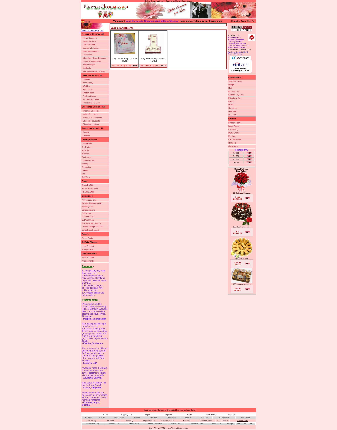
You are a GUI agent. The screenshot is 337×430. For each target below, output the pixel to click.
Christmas (232, 108)
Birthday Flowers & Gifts (92, 203)
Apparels (85, 150)
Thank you (86, 213)
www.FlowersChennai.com (177, 428)
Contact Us (234, 35)
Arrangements (88, 249)
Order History (211, 414)
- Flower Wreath (88, 45)
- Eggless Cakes (89, 96)
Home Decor (224, 417)
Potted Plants (87, 238)
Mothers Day (233, 91)
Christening (233, 129)
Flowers (88, 417)
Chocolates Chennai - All (93, 107)
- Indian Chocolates (90, 114)
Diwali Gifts (176, 424)
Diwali (230, 105)
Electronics (86, 157)
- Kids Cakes (87, 89)
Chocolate (171, 417)
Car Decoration (234, 139)
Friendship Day (234, 98)
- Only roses (87, 55)
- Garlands (86, 68)
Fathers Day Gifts (236, 95)
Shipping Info (126, 414)
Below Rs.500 (87, 185)
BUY (135, 65)
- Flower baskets (89, 41)
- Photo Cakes (88, 93)
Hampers (232, 143)
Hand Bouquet (88, 246)
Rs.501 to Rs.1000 (90, 188)
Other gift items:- (90, 140)
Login (147, 414)
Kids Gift (186, 420)
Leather (85, 170)
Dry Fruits (86, 147)
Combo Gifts (242, 420)
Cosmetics (86, 167)
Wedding (129, 420)
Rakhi (230, 101)
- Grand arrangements (91, 61)
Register (168, 414)
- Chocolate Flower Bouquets (94, 58)
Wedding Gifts (88, 207)
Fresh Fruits (87, 144)
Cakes (102, 417)
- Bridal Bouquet (88, 65)
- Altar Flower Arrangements (93, 71)
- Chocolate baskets (90, 124)
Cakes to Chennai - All (92, 75)
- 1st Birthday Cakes (90, 99)
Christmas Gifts (196, 424)
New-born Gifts (167, 420)
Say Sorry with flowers (91, 223)
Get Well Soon (88, 220)
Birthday (110, 420)
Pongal (231, 85)
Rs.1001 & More (88, 192)
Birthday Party (234, 123)
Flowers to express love (92, 227)
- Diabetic (86, 136)
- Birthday (86, 79)
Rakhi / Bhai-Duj (155, 424)
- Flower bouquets (89, 38)
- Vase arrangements (91, 51)
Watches (85, 154)
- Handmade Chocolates (92, 117)
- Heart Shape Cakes (91, 103)
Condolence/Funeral (90, 230)
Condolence (222, 420)
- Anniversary (87, 83)
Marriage (232, 136)
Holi (230, 88)
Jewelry (85, 164)
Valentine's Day (92, 424)
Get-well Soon (206, 420)
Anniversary (91, 420)
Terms (189, 414)
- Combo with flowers (91, 48)
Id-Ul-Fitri (232, 115)
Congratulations (88, 210)
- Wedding (86, 86)
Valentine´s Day (235, 81)
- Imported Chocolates (91, 111)
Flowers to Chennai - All (93, 34)
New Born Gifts (88, 217)
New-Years (216, 424)
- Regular (86, 132)
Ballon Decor (233, 126)
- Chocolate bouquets (91, 121)
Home (105, 414)
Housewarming (88, 160)
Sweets (137, 417)
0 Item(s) (251, 21)
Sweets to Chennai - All (92, 128)
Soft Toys (86, 177)
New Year (232, 111)
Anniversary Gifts (89, 200)
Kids (83, 174)
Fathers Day (133, 424)
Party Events (233, 133)
